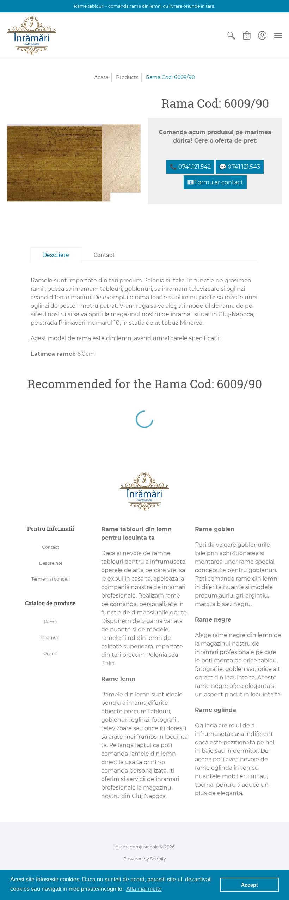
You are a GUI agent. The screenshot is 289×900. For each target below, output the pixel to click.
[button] (231, 36)
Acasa (101, 77)
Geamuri (50, 637)
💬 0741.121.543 (239, 166)
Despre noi (50, 563)
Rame (50, 621)
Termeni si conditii (50, 579)
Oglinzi (50, 653)
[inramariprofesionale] (31, 36)
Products (127, 77)
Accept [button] (249, 885)
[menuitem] (231, 36)
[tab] (56, 254)
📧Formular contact (215, 182)
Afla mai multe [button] (144, 889)
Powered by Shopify (144, 859)
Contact (50, 547)
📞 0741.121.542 (190, 166)
